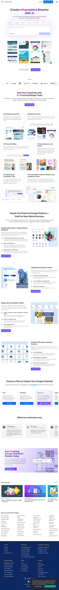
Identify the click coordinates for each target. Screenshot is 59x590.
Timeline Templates (8, 564)
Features (6, 547)
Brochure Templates (8, 566)
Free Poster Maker (25, 553)
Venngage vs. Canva (42, 549)
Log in (40, 1)
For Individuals (24, 564)
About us (40, 563)
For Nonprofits (24, 570)
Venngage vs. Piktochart (43, 553)
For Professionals (24, 566)
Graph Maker (4, 535)
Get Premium (26, 403)
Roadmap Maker (36, 515)
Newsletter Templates (8, 570)
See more (56, 482)
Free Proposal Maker (25, 554)
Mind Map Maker (4, 532)
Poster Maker (4, 523)
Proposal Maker (20, 535)
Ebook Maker (4, 533)
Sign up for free (48, 1)
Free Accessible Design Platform (28, 556)
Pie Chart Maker (36, 520)
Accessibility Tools (8, 553)
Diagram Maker (20, 524)
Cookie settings (38, 586)
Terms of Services (42, 576)
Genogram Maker (5, 519)
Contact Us (40, 568)
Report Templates (8, 572)
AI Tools (6, 551)
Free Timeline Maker (25, 549)
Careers (39, 566)
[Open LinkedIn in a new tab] (28, 581)
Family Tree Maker (5, 530)
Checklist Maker (20, 526)
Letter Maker (20, 533)
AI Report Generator (53, 535)
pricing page (34, 384)
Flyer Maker (19, 529)
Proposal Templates (8, 574)
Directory (6, 549)
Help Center (40, 570)
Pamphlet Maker (20, 527)
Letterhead (3, 521)
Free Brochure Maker (25, 551)
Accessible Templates (8, 576)
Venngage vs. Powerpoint (43, 547)
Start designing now (10, 469)
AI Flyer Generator (37, 529)
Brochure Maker (4, 515)
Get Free (9, 403)
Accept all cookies (50, 586)
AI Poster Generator (37, 534)
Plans (22, 563)
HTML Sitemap (41, 564)
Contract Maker (20, 531)
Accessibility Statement (43, 572)
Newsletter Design (21, 522)
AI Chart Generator (53, 528)
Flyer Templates (7, 568)
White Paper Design (5, 528)
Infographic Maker (5, 517)
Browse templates (24, 69)
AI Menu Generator (53, 530)
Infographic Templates (9, 563)
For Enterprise (24, 568)
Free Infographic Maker (26, 547)
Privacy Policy (41, 574)
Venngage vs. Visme (42, 551)
